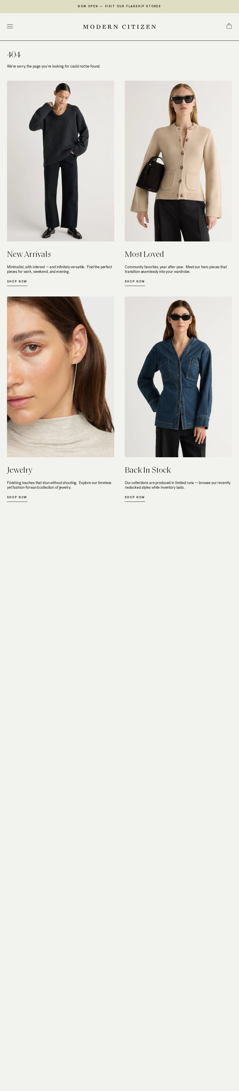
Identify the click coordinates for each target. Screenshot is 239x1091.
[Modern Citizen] (119, 27)
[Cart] (229, 26)
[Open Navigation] (10, 27)
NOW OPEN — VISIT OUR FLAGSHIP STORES (119, 6)
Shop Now (17, 281)
